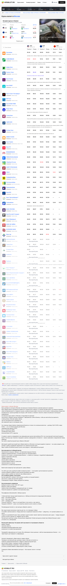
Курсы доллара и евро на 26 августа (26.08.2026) (25, 12)
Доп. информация (28, 582)
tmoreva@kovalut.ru (61, 583)
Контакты (31, 570)
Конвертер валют (30, 2)
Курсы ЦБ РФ (20, 570)
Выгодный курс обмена (8, 559)
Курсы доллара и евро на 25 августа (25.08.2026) (50, 12)
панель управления (13, 394)
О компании (5, 570)
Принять (54, 583)
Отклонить (48, 583)
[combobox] (59, 46)
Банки (39, 2)
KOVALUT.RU (9, 2)
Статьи (44, 2)
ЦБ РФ (34, 24)
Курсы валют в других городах (10, 556)
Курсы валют (20, 2)
